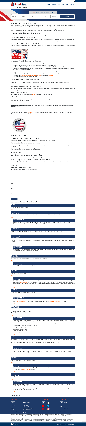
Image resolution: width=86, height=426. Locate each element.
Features (54, 4)
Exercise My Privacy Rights (28, 408)
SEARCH (67, 16)
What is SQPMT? (26, 406)
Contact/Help (25, 405)
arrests (35, 75)
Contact (72, 4)
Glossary (13, 406)
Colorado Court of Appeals (29, 84)
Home (49, 4)
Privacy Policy (14, 410)
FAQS (12, 403)
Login (67, 4)
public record (29, 112)
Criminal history (23, 75)
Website (12, 193)
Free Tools (13, 405)
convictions (39, 75)
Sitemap (24, 412)
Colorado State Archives (16, 81)
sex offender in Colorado (21, 301)
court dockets (60, 280)
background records (30, 75)
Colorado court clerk (16, 352)
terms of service (71, 415)
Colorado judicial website (22, 323)
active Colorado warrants (25, 265)
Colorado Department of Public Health (59, 388)
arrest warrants (50, 75)
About (59, 4)
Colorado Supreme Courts (42, 84)
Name (12, 183)
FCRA (12, 409)
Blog (12, 408)
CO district (34, 94)
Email (12, 188)
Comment (12, 171)
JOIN (63, 4)
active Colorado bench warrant (55, 301)
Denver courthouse (23, 282)
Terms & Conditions (26, 402)
